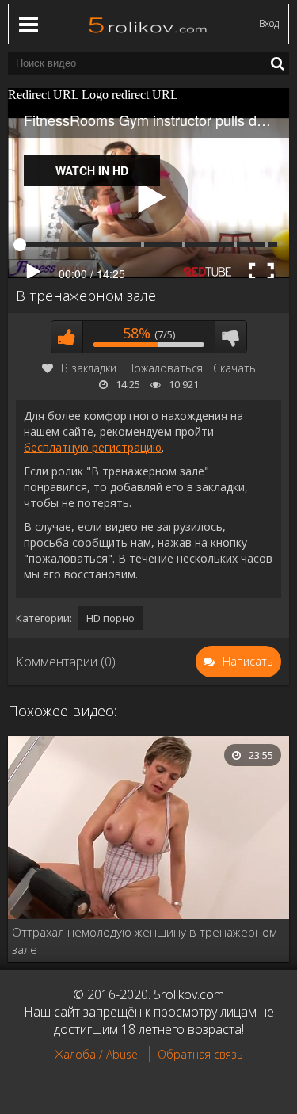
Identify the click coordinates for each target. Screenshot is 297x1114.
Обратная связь (200, 1054)
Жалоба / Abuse (96, 1054)
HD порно (110, 618)
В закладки (88, 368)
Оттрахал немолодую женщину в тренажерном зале (144, 940)
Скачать (234, 368)
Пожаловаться (165, 368)
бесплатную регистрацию (93, 447)
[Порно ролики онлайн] (149, 24)
